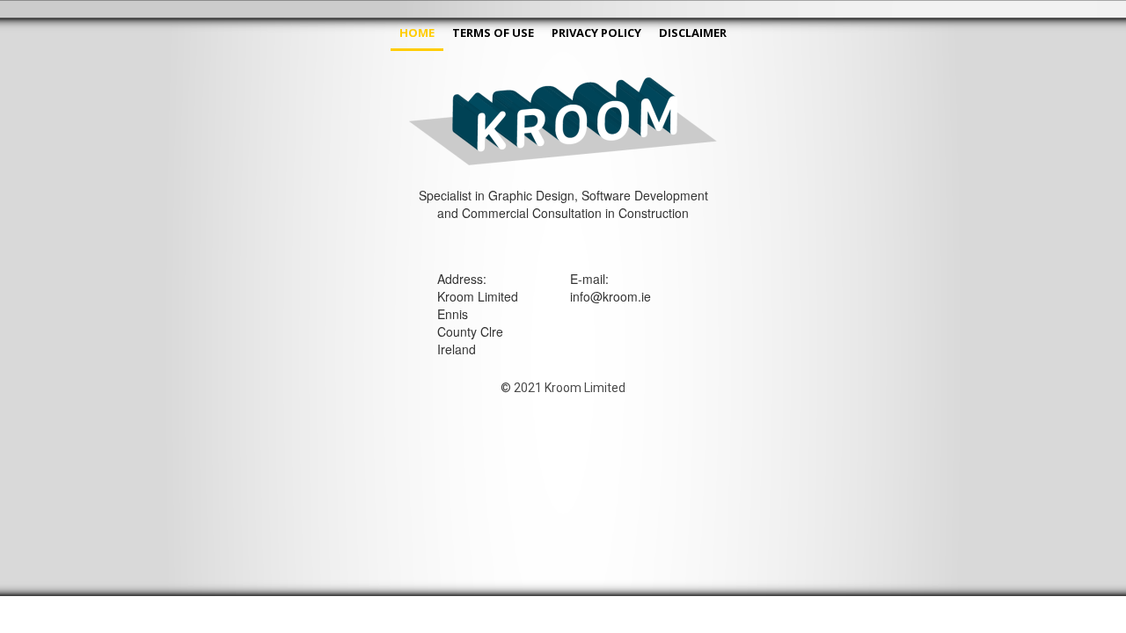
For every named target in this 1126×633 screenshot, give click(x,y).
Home (417, 32)
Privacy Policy (596, 32)
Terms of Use (493, 32)
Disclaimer (693, 32)
